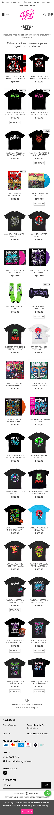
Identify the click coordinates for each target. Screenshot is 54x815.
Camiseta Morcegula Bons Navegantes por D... (15, 456)
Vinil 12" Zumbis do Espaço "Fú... (39, 195)
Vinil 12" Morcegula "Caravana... (39, 271)
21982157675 (12, 756)
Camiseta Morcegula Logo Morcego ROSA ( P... (39, 113)
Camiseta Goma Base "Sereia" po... (39, 529)
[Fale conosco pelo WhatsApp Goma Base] (47, 793)
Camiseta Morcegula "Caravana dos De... (14, 642)
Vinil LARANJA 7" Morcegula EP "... (15, 420)
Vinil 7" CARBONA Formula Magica (39, 384)
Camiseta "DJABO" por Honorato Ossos (39, 154)
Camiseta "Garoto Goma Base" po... (39, 348)
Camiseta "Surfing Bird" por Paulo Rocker (15, 565)
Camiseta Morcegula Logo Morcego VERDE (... (15, 113)
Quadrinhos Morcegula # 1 (15, 195)
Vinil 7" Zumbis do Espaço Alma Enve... (15, 384)
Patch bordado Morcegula (39, 307)
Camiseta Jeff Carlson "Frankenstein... (39, 493)
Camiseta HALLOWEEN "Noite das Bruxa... (15, 529)
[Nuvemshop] (27, 794)
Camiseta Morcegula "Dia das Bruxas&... (39, 601)
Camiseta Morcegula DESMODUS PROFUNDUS (39, 77)
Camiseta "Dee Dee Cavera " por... (39, 235)
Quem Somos (9, 725)
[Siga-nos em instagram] (5, 773)
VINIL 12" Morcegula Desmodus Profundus (15, 77)
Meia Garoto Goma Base (15, 307)
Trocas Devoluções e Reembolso (37, 726)
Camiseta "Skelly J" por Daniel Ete (15, 493)
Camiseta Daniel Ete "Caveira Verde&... (39, 565)
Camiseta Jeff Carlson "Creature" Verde (15, 348)
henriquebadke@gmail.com (19, 761)
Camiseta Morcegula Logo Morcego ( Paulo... (14, 154)
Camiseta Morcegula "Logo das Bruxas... (14, 601)
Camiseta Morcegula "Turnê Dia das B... (39, 642)
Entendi (27, 811)
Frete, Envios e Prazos (37, 733)
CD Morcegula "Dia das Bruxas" (39, 420)
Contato (7, 733)
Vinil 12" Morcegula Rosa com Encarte (15, 271)
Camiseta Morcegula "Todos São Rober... (39, 682)
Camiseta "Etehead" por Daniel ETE (14, 235)
